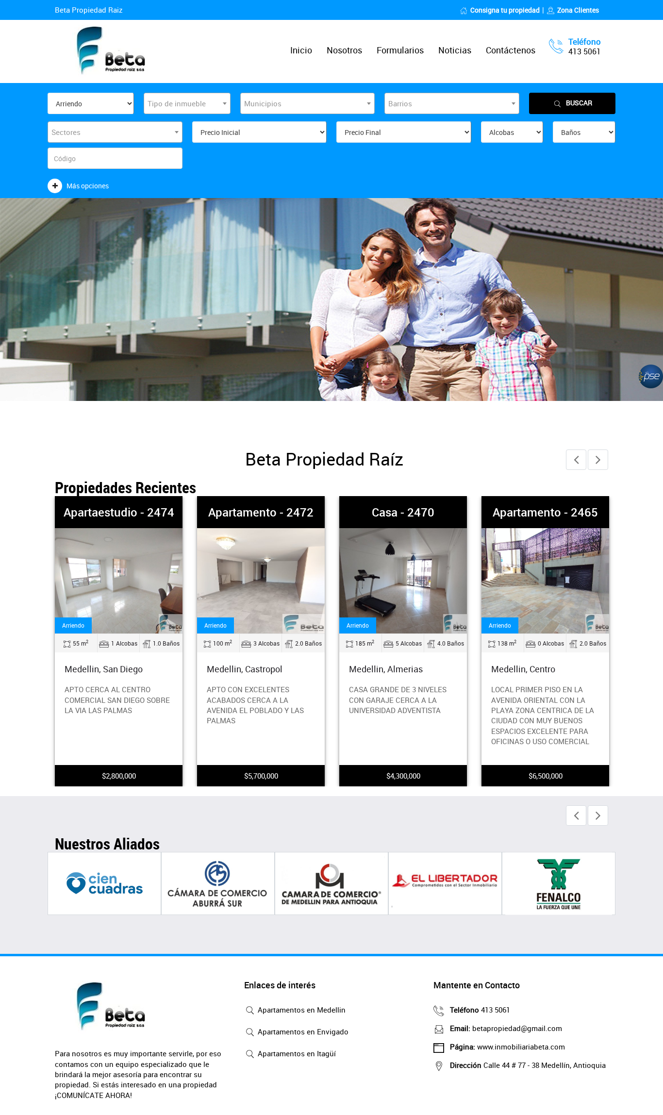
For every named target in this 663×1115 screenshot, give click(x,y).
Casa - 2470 (403, 512)
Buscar (579, 102)
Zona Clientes (578, 10)
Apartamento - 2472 (261, 512)
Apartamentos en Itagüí (296, 1053)
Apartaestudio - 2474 (119, 512)
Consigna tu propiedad (505, 10)
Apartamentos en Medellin (301, 1010)
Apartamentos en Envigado (302, 1031)
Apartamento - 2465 (545, 512)
